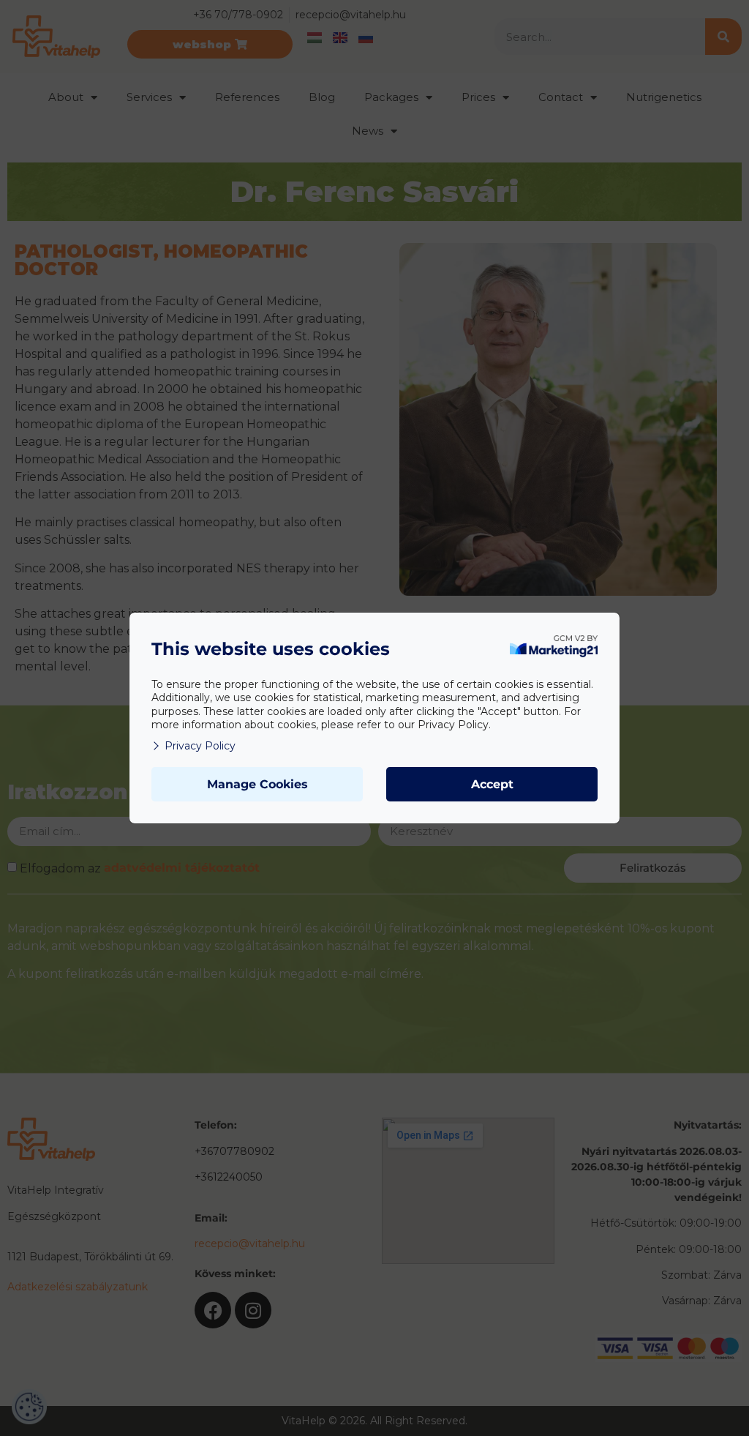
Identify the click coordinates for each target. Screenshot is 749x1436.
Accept (492, 784)
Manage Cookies (257, 784)
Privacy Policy (200, 745)
